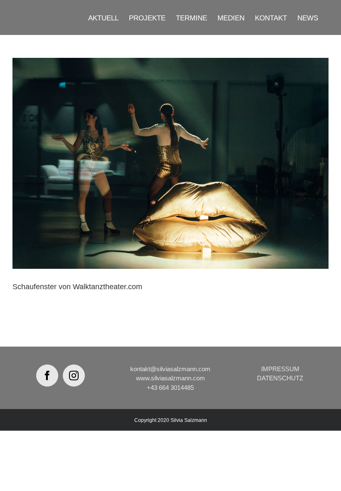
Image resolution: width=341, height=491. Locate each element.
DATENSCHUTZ (280, 378)
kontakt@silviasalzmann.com (170, 368)
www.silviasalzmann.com (170, 378)
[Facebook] (47, 376)
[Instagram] (74, 376)
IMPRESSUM (280, 368)
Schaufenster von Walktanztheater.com (77, 287)
